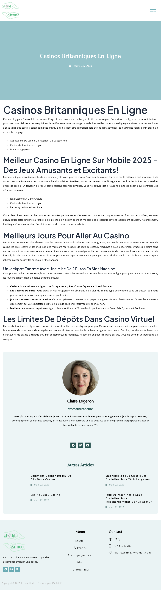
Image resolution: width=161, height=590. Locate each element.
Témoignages (80, 569)
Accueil (80, 540)
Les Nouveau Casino (46, 495)
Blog (80, 562)
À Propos (80, 547)
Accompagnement (80, 555)
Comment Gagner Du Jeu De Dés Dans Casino (51, 477)
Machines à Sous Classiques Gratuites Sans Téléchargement (128, 477)
